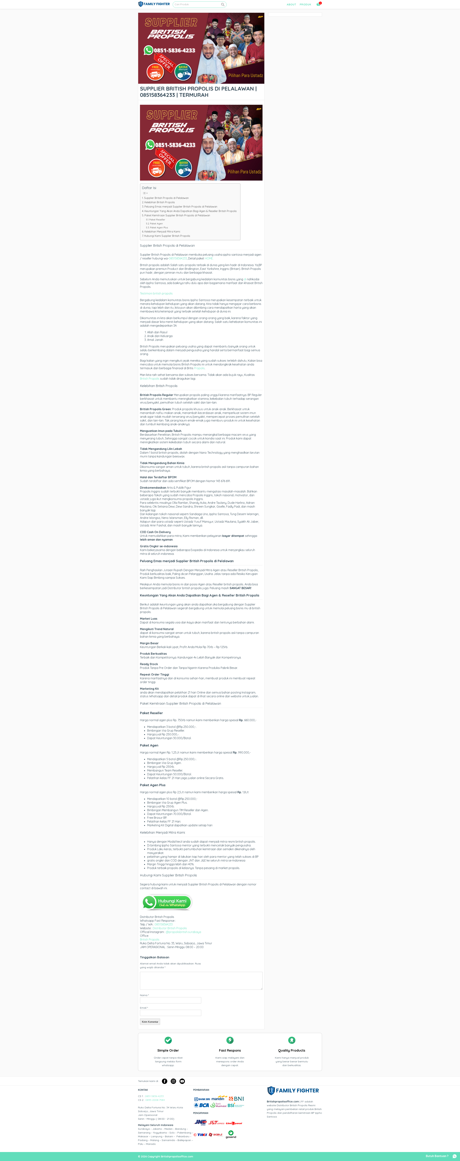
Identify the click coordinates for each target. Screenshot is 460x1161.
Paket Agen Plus (159, 227)
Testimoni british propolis (156, 293)
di (245, 279)
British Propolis (149, 378)
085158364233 (178, 258)
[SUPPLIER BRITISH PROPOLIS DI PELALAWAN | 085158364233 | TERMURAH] (201, 81)
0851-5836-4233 (154, 1096)
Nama (144, 995)
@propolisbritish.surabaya (183, 932)
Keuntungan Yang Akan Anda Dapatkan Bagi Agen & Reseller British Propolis (190, 211)
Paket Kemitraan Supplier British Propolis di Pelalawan (177, 215)
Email (144, 1007)
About (291, 4)
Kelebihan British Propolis (159, 202)
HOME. (209, 258)
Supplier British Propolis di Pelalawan (166, 198)
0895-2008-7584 (155, 1100)
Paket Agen (156, 223)
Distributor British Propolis (170, 928)
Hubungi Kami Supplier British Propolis (167, 236)
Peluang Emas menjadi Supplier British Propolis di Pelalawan (180, 206)
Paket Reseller (157, 219)
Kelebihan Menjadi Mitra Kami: (162, 231)
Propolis (199, 368)
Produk (305, 4)
